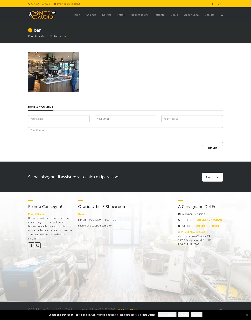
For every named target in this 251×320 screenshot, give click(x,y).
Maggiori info (167, 314)
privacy (122, 309)
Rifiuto (183, 314)
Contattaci (212, 177)
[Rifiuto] (246, 315)
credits (133, 309)
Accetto (196, 314)
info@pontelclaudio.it (68, 3)
